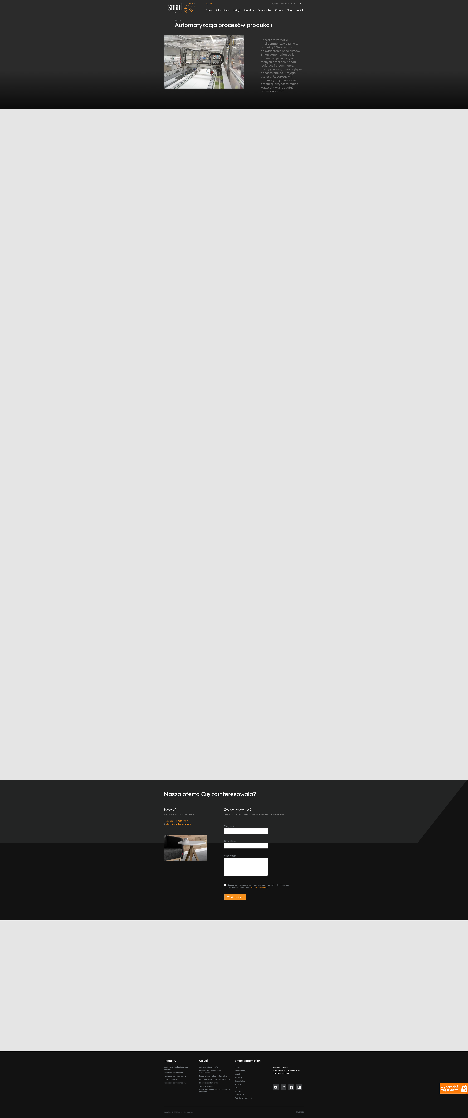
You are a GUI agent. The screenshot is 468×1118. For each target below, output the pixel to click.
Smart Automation (257, 476)
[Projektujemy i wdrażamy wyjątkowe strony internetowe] (300, 1112)
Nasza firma (167, 452)
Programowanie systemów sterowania (214, 1079)
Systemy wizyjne (206, 1086)
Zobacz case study (176, 762)
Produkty (249, 10)
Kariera (279, 10)
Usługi (236, 10)
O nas (209, 10)
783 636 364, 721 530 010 (176, 821)
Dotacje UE (273, 3)
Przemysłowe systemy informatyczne (214, 1076)
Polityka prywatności (243, 1098)
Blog (289, 10)
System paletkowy (171, 1079)
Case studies (264, 10)
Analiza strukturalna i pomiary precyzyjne (176, 1068)
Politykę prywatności (259, 887)
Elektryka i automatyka (208, 1083)
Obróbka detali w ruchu (173, 1073)
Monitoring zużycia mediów (175, 1076)
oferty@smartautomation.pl (178, 824)
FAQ (236, 1088)
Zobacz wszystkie (292, 935)
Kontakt (300, 10)
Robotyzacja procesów (208, 1067)
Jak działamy (222, 10)
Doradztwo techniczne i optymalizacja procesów (214, 1090)
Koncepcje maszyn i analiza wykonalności (210, 1071)
